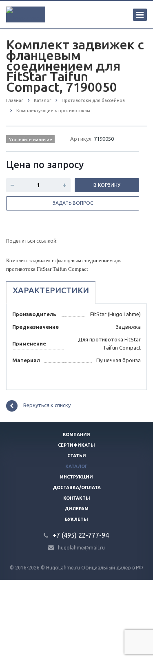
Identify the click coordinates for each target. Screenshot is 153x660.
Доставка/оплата (77, 487)
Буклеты (76, 519)
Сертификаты (76, 445)
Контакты (76, 498)
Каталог (76, 466)
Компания (76, 434)
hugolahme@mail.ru (81, 547)
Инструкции (76, 476)
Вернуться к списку (47, 405)
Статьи (76, 455)
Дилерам (76, 508)
